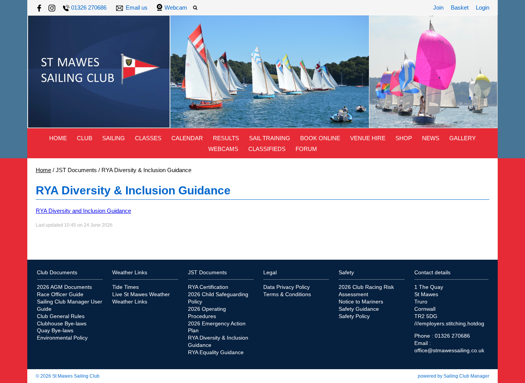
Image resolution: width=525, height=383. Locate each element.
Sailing (113, 138)
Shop (403, 138)
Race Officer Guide (60, 294)
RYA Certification (208, 287)
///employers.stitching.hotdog (449, 324)
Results (226, 138)
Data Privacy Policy (286, 287)
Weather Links (129, 302)
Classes (148, 138)
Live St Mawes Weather (141, 294)
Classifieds (267, 149)
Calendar (187, 138)
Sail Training (269, 138)
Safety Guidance (359, 309)
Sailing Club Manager (466, 376)
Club (84, 138)
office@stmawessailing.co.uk (449, 350)
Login (482, 7)
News (430, 138)
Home (58, 138)
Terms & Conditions (287, 294)
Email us (137, 7)
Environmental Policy (62, 338)
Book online (320, 138)
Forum (306, 149)
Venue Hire (367, 138)
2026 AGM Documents (64, 287)
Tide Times (125, 287)
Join (438, 7)
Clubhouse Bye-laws (61, 324)
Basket (460, 7)
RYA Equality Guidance (216, 352)
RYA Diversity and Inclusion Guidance (83, 210)
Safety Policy (354, 316)
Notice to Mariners (361, 302)
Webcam (175, 7)
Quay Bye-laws (55, 330)
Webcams (223, 149)
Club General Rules (61, 316)
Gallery (462, 138)
